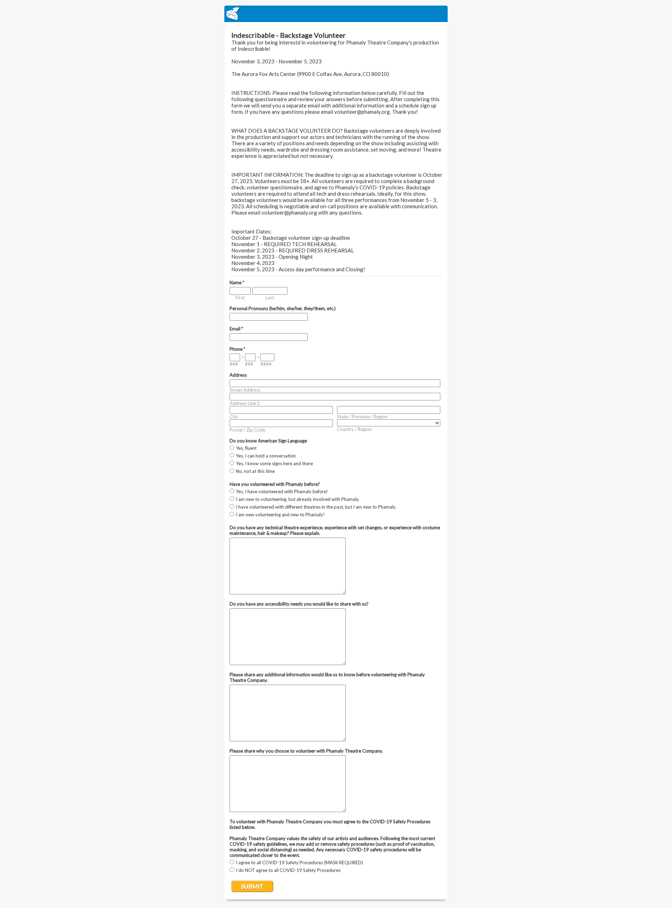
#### (266, 364)
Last (270, 297)
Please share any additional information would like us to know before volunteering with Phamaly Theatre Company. (327, 677)
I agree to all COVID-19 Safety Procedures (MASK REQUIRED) (299, 862)
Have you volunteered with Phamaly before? (275, 484)
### (234, 364)
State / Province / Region (362, 416)
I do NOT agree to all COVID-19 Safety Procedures (288, 870)
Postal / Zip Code (247, 430)
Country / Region (354, 429)
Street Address (245, 390)
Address (238, 375)
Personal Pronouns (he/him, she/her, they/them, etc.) (283, 308)
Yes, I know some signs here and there (274, 463)
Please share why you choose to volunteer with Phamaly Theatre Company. (306, 751)
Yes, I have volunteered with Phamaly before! (282, 491)
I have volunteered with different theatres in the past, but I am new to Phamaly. (316, 507)
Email (236, 328)
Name (237, 282)
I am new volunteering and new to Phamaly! (280, 514)
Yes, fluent (246, 448)
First (240, 297)
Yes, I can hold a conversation (266, 456)
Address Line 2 (245, 403)
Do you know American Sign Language (268, 440)
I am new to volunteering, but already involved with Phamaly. (297, 499)
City (234, 416)
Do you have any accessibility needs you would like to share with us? (299, 604)
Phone (237, 349)
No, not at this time (255, 471)
